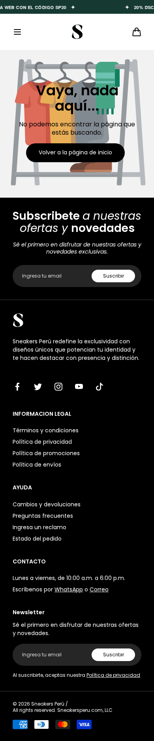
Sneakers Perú (47, 704)
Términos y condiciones (46, 430)
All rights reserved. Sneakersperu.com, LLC (63, 710)
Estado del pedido (37, 539)
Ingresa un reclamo (39, 527)
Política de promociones (46, 453)
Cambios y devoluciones (47, 504)
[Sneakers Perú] (77, 32)
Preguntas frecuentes (43, 516)
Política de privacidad (42, 442)
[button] (17, 32)
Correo (99, 589)
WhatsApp (68, 589)
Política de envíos (37, 465)
